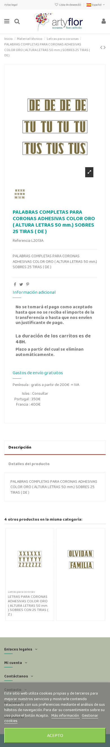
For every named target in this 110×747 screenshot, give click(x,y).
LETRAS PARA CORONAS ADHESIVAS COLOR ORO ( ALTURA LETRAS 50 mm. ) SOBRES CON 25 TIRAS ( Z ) (28, 605)
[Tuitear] (21, 284)
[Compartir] (15, 284)
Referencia (21, 240)
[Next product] (105, 47)
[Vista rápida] (34, 587)
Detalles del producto (29, 463)
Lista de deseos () (70, 5)
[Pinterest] (27, 284)
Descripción (19, 447)
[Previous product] (102, 47)
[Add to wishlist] (26, 587)
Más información (65, 715)
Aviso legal (10, 5)
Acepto (55, 735)
